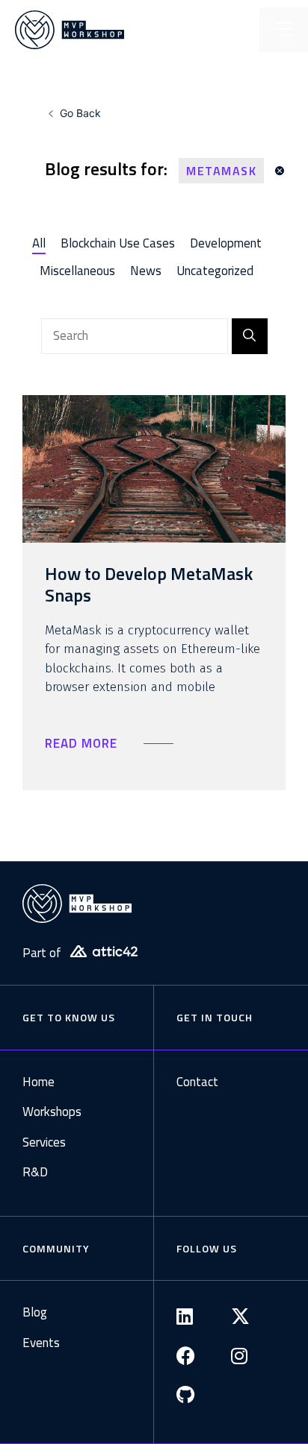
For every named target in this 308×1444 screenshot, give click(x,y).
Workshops (51, 1112)
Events (41, 1343)
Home (38, 1082)
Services (44, 1142)
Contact (197, 1082)
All (39, 243)
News (145, 270)
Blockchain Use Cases (118, 243)
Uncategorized (214, 270)
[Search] (250, 336)
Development (226, 243)
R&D (35, 1172)
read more (83, 743)
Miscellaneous (77, 270)
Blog (34, 1312)
